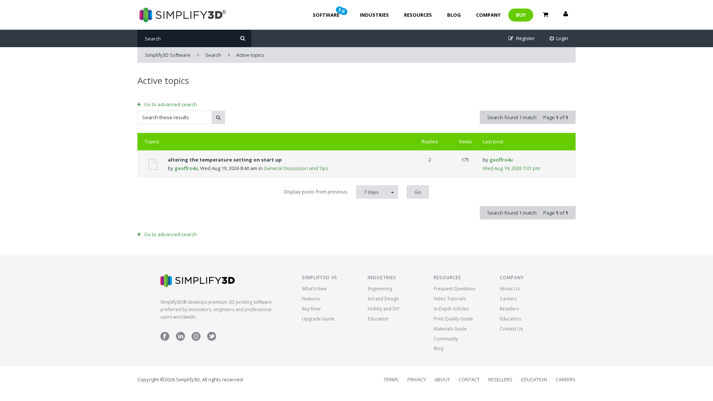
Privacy (416, 379)
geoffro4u (186, 168)
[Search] (242, 38)
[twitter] (211, 339)
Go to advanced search (170, 104)
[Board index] (181, 14)
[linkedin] (180, 339)
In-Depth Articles (451, 309)
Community (446, 339)
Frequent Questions (454, 289)
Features (311, 299)
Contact (469, 379)
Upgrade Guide (318, 319)
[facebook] (164, 339)
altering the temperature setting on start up (225, 159)
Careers (508, 299)
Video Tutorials (450, 299)
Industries (374, 15)
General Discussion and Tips (296, 168)
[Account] (566, 15)
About (442, 379)
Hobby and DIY (384, 309)
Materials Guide (450, 329)
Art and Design (383, 299)
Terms (391, 379)
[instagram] (196, 339)
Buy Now (311, 309)
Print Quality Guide (453, 319)
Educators (510, 319)
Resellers (509, 309)
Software (329, 12)
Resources (418, 15)
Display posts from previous (331, 191)
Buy (521, 15)
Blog (454, 15)
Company (488, 15)
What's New (314, 289)
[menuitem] (559, 38)
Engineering (380, 289)
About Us (510, 289)
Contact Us (511, 329)
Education (378, 319)
